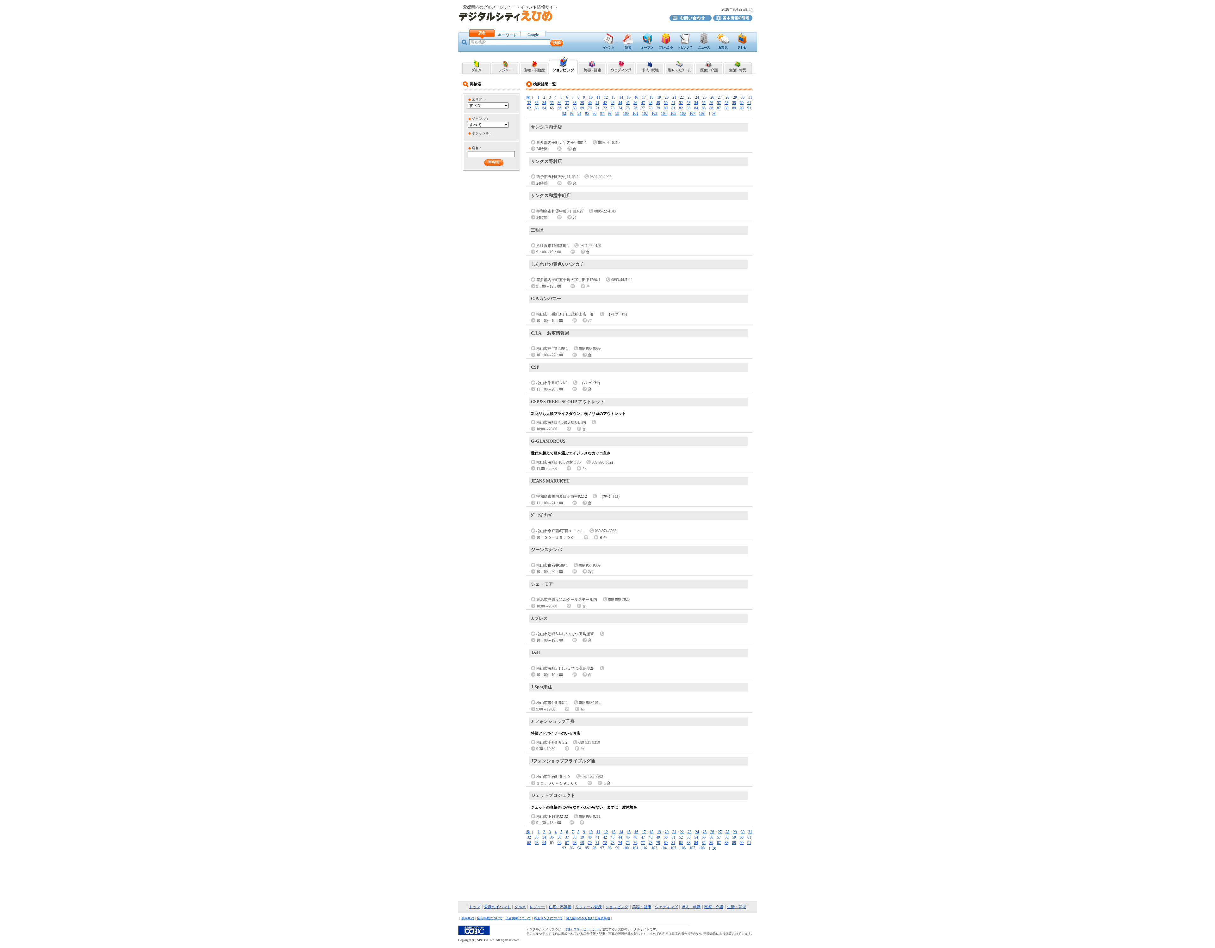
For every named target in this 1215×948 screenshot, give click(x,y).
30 (743, 97)
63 (537, 108)
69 (582, 108)
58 (726, 103)
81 (673, 108)
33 (537, 103)
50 (666, 103)
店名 (482, 33)
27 (720, 97)
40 (590, 103)
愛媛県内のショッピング (563, 65)
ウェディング (666, 907)
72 (605, 108)
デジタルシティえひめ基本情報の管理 (732, 18)
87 (719, 108)
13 (613, 97)
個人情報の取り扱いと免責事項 (588, 918)
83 (688, 108)
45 (628, 103)
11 (598, 97)
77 (643, 108)
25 (705, 97)
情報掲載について (489, 918)
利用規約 (467, 918)
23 (689, 97)
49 (658, 103)
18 (651, 97)
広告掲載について (518, 918)
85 (704, 108)
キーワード (507, 35)
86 (711, 108)
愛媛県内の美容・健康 (592, 65)
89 (734, 108)
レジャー (537, 907)
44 (620, 103)
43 (612, 103)
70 (590, 108)
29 (735, 97)
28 (727, 97)
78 (650, 108)
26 (712, 97)
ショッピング (617, 907)
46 (635, 103)
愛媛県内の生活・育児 (738, 65)
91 (749, 108)
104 (664, 113)
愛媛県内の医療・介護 (709, 65)
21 (674, 97)
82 (681, 108)
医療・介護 (713, 907)
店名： (477, 148)
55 (704, 103)
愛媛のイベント (497, 907)
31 (750, 97)
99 (617, 113)
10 (591, 97)
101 (635, 113)
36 (559, 103)
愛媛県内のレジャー (505, 65)
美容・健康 (641, 907)
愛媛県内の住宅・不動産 (534, 65)
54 (696, 103)
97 (602, 113)
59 (734, 103)
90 (742, 108)
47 (643, 103)
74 (620, 108)
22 (682, 97)
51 (673, 103)
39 (582, 103)
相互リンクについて (548, 918)
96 (594, 113)
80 (666, 108)
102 (645, 113)
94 (579, 113)
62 (529, 108)
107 (692, 113)
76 (635, 108)
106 (683, 113)
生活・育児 (736, 907)
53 (688, 103)
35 (552, 103)
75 (628, 108)
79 (658, 108)
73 (612, 108)
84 (696, 108)
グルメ (520, 907)
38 (574, 103)
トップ (474, 907)
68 (574, 108)
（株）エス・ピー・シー (581, 929)
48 (650, 103)
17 (644, 97)
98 (610, 113)
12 (606, 97)
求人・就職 (691, 907)
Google (533, 35)
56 (711, 103)
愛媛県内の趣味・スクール (679, 65)
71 (597, 108)
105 (673, 113)
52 (681, 103)
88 (726, 108)
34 (544, 103)
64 (544, 108)
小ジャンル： (482, 133)
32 (529, 103)
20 (667, 97)
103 (654, 113)
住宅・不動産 (560, 907)
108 (702, 113)
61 (749, 103)
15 (629, 97)
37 (567, 103)
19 (659, 97)
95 (587, 113)
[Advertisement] (607, 876)
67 (567, 108)
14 (621, 97)
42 (605, 103)
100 (626, 113)
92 (564, 113)
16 (636, 97)
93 (572, 113)
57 (719, 103)
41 (597, 103)
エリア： (479, 99)
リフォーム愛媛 (588, 907)
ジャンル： (480, 118)
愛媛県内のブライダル (621, 65)
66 (559, 108)
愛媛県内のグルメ (476, 65)
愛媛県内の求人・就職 (650, 65)
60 (742, 103)
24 (697, 97)
